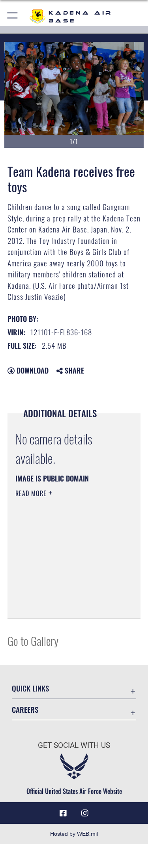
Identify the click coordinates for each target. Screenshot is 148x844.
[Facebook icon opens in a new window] (63, 813)
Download (32, 370)
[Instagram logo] (85, 813)
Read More (32, 493)
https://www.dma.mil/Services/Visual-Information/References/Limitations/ (63, 593)
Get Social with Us (74, 745)
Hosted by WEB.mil (74, 834)
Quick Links (30, 688)
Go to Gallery (32, 640)
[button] (13, 16)
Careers (25, 709)
